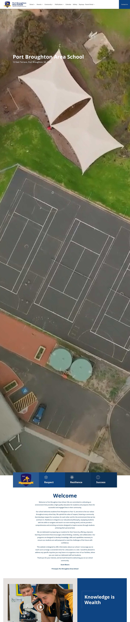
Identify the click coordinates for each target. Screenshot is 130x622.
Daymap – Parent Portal (86, 4)
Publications (58, 4)
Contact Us (124, 4)
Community (48, 4)
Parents (39, 4)
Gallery (75, 4)
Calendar (68, 4)
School (32, 4)
